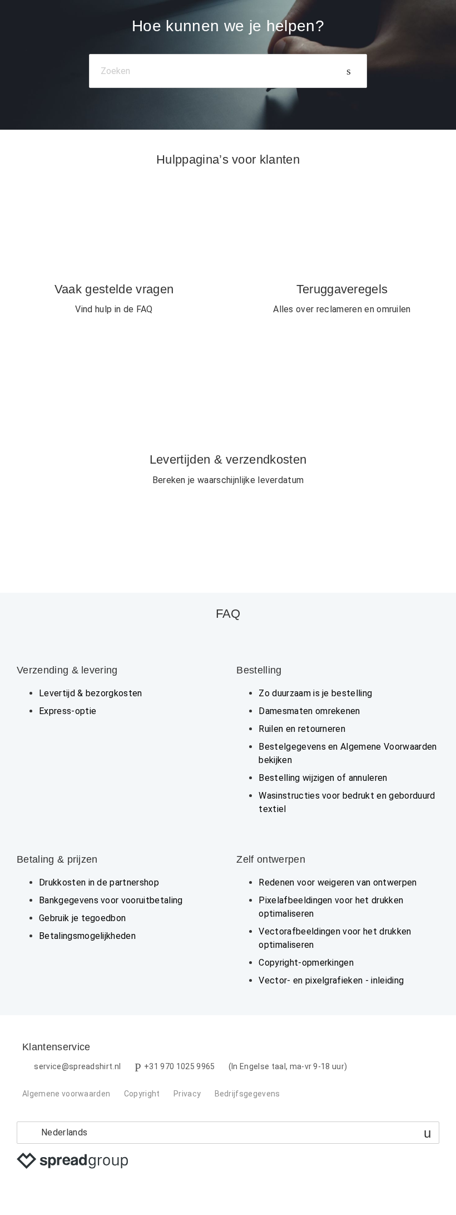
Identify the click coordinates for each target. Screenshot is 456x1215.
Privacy (187, 1093)
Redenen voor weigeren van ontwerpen (338, 882)
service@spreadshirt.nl (77, 1066)
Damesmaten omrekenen (309, 711)
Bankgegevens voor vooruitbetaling (111, 900)
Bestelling (258, 670)
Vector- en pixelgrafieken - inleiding (331, 980)
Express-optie (67, 711)
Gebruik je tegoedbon (82, 918)
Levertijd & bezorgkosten (90, 693)
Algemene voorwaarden (66, 1093)
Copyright (142, 1093)
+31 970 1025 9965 (179, 1066)
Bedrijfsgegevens (247, 1093)
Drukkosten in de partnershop (99, 882)
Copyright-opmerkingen (306, 962)
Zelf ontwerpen (270, 859)
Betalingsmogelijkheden (87, 936)
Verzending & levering (67, 670)
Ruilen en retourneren (302, 729)
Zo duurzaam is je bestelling (315, 693)
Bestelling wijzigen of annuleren (323, 778)
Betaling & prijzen (57, 859)
